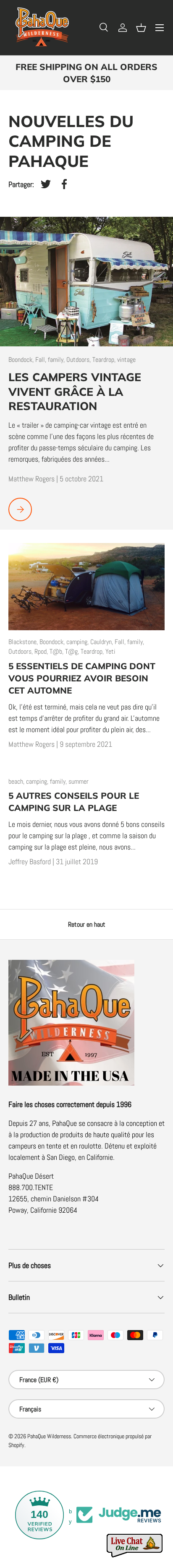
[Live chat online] (135, 1546)
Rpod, (42, 651)
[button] (141, 27)
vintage (126, 359)
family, (57, 359)
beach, (17, 781)
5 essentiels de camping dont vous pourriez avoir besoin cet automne (81, 678)
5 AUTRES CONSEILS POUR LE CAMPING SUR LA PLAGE (73, 801)
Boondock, (21, 359)
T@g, (73, 651)
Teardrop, (104, 359)
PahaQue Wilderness (49, 1436)
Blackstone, (23, 641)
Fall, (41, 359)
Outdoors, (79, 359)
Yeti (110, 651)
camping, (78, 641)
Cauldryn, (102, 641)
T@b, (57, 651)
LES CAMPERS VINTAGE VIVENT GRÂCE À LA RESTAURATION (74, 391)
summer (78, 781)
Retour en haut (86, 924)
